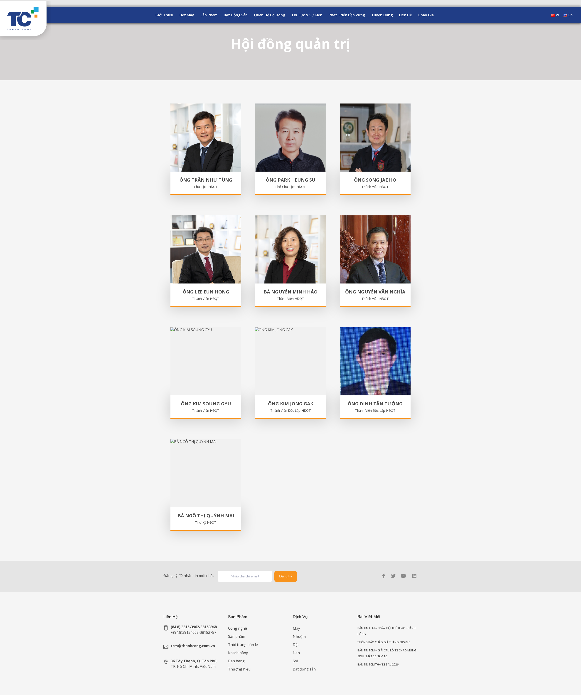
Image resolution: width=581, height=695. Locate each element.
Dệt (296, 644)
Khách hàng (238, 652)
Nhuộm (299, 636)
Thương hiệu (239, 669)
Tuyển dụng (382, 14)
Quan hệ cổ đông (269, 14)
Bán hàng (236, 660)
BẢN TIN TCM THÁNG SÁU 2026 (378, 664)
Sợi (295, 660)
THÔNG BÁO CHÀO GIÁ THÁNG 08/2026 (383, 642)
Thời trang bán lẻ (243, 644)
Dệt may (187, 14)
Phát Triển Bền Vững (347, 14)
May (296, 628)
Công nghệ (237, 628)
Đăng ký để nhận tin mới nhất (188, 575)
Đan (296, 652)
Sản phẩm (208, 14)
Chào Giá (426, 14)
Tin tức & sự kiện (306, 14)
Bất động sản (236, 14)
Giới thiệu (164, 14)
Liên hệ (405, 14)
